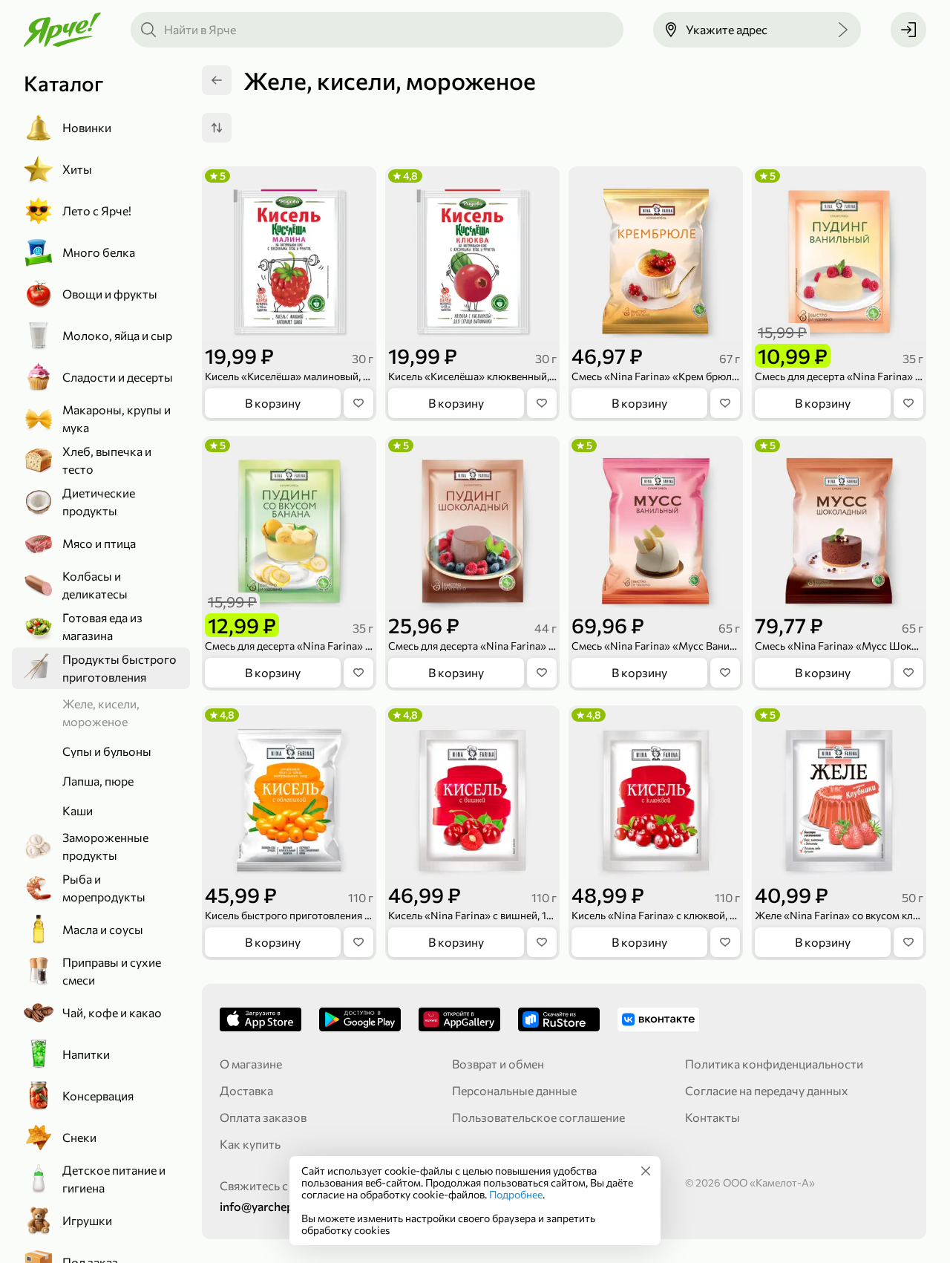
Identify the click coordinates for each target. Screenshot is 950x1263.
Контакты (712, 1117)
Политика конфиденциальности (774, 1064)
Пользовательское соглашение (538, 1117)
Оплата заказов (263, 1117)
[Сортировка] (217, 128)
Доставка (246, 1090)
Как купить (250, 1144)
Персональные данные (514, 1090)
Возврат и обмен (498, 1064)
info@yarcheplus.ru (271, 1206)
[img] (646, 1171)
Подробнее (516, 1194)
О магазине (251, 1064)
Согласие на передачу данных (766, 1090)
